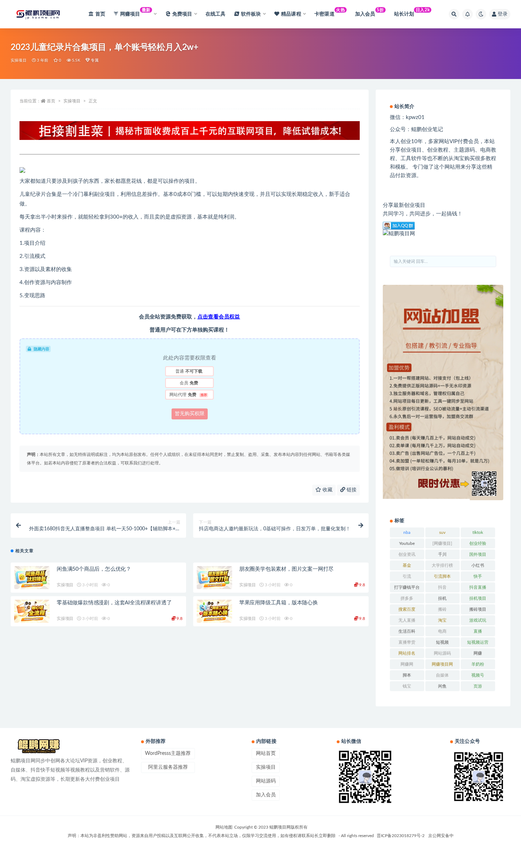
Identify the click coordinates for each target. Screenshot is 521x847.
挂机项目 (477, 598)
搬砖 (442, 609)
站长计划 (412, 12)
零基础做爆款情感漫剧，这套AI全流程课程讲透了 (114, 602)
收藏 (326, 489)
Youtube (407, 543)
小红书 (477, 565)
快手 (478, 576)
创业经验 (477, 543)
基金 (407, 565)
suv (442, 532)
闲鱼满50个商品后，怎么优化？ (94, 569)
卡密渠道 (329, 12)
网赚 (478, 653)
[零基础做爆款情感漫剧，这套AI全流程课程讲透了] (32, 611)
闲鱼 (442, 686)
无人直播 (406, 620)
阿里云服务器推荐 (168, 767)
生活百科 (406, 631)
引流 (407, 576)
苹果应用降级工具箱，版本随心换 (278, 602)
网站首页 (266, 753)
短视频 (442, 642)
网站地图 (224, 827)
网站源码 (442, 653)
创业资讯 (406, 554)
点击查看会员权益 (218, 317)
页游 (478, 686)
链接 (351, 489)
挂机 (442, 598)
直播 (478, 631)
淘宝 (442, 620)
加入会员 (369, 12)
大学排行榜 (442, 565)
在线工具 (216, 14)
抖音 (442, 587)
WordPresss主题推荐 (168, 753)
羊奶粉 (477, 664)
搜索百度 (406, 609)
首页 (100, 14)
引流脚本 (442, 576)
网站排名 (406, 653)
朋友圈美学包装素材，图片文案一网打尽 (286, 569)
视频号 (477, 675)
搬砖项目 (477, 609)
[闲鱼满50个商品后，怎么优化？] (32, 578)
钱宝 (407, 686)
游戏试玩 (477, 620)
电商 (442, 631)
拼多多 (406, 598)
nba (406, 532)
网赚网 (406, 664)
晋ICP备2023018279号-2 (401, 836)
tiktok (477, 532)
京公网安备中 (441, 836)
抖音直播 (477, 587)
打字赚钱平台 (407, 587)
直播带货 (406, 642)
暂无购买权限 (190, 413)
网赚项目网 (442, 664)
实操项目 (19, 60)
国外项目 (477, 554)
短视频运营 (477, 642)
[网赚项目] (442, 543)
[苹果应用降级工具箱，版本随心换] (214, 611)
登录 (503, 14)
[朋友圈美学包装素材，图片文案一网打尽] (214, 578)
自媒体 (442, 675)
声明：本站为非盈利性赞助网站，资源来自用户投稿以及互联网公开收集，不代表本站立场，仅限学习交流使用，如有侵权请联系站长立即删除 (202, 836)
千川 (442, 554)
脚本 (407, 675)
